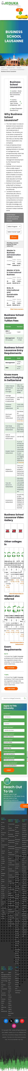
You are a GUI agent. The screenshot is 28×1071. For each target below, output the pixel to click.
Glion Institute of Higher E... (18, 565)
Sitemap (17, 992)
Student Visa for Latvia (24, 887)
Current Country (9, 734)
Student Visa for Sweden (24, 881)
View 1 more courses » (17, 309)
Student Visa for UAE (24, 934)
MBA (2, 972)
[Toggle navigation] (4, 11)
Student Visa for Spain (24, 856)
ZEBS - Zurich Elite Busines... (18, 618)
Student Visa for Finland (24, 875)
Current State (8, 740)
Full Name (7, 714)
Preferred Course (9, 757)
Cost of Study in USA (17, 931)
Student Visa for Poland (24, 869)
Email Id (6, 720)
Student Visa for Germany (24, 832)
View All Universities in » (16, 593)
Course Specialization (10, 763)
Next (24, 569)
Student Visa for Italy (24, 862)
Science (3, 985)
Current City (8, 746)
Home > (3, 68)
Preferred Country (9, 751)
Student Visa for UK (24, 901)
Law (2, 1005)
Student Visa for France (24, 826)
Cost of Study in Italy (17, 876)
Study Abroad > (11, 68)
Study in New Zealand (3, 912)
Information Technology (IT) (4, 980)
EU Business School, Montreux (9, 564)
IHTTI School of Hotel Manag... (13, 564)
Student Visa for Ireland (24, 850)
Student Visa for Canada (24, 913)
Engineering (4, 976)
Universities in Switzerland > (18, 69)
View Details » (8, 581)
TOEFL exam (11, 688)
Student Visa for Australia (24, 919)
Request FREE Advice (19, 10)
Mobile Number (8, 727)
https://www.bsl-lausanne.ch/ (16, 109)
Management (4, 974)
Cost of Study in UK (17, 925)
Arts (2, 987)
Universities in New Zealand (11, 919)
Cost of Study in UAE (17, 961)
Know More (20, 421)
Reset (15, 237)
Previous (4, 569)
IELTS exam (10, 668)
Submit (9, 770)
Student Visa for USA (24, 907)
